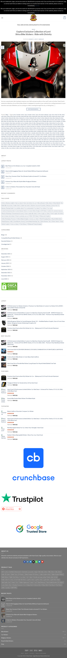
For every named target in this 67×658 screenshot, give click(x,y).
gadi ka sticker (31, 579)
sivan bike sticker (46, 144)
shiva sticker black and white (25, 143)
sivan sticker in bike (56, 146)
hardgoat (41, 39)
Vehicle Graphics (5, 224)
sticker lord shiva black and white (27, 148)
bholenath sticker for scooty (27, 119)
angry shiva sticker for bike (55, 114)
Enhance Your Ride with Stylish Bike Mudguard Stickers (20, 181)
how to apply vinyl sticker (57, 213)
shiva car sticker (21, 141)
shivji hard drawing (26, 144)
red (35, 582)
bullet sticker (17, 205)
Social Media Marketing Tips (32, 221)
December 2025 (5, 253)
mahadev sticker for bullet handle (21, 136)
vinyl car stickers (15, 224)
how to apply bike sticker (31, 213)
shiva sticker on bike (6, 144)
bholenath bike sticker (14, 118)
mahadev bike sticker (42, 129)
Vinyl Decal (51, 585)
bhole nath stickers (56, 116)
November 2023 (5, 275)
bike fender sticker (42, 571)
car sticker (23, 577)
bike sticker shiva (13, 121)
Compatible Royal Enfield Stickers (10, 238)
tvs (24, 585)
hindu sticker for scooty (14, 124)
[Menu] (2, 18)
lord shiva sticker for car (42, 128)
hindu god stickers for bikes (42, 123)
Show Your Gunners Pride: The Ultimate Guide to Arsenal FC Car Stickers (25, 176)
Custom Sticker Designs (34, 210)
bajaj (36, 571)
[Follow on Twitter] (30, 561)
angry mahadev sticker (30, 114)
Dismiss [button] (37, 5)
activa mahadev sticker (18, 114)
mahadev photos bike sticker (38, 133)
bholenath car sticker (24, 118)
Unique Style (30, 585)
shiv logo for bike (15, 139)
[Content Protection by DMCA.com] (9, 286)
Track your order (40, 653)
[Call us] (36, 561)
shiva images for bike (30, 141)
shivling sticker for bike (36, 144)
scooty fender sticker (7, 585)
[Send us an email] (33, 561)
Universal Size (37, 585)
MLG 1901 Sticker (34, 216)
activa (6, 571)
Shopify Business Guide (7, 221)
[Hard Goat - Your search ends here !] (33, 17)
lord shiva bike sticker (37, 124)
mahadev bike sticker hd (53, 129)
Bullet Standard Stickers (57, 574)
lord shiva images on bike (7, 128)
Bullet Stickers (5, 577)
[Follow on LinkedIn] (39, 561)
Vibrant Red (45, 585)
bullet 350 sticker (6, 574)
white (3, 587)
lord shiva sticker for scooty (54, 128)
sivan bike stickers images (14, 146)
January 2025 (5, 263)
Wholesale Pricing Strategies (35, 224)
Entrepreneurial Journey (18, 213)
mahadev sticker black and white (14, 134)
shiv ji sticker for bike (6, 139)
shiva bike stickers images (11, 141)
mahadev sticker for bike (41, 134)
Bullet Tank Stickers (14, 577)
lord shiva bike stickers (47, 124)
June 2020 (4, 279)
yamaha (8, 587)
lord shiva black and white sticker (12, 126)
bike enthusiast (41, 203)
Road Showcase (41, 582)
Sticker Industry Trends (57, 221)
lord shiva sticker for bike (30, 128)
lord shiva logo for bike (18, 128)
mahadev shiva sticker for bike (52, 133)
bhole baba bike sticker (26, 116)
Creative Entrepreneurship (8, 210)
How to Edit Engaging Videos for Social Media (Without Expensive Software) (26, 171)
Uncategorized (5, 244)
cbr (27, 577)
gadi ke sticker (39, 579)
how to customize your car (22, 216)
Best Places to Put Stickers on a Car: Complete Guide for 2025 (22, 166)
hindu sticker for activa (54, 123)
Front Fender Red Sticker (20, 579)
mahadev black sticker (42, 131)
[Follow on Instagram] (27, 561)
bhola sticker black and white (14, 116)
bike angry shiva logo (39, 119)
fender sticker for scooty (7, 579)
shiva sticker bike (14, 143)
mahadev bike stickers (15, 131)
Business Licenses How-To (53, 205)
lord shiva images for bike (58, 126)
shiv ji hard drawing (60, 138)
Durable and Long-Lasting (40, 577)
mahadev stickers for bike (49, 136)
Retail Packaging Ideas (45, 218)
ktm (17, 582)
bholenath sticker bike (50, 118)
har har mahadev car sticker (58, 121)
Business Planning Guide (7, 208)
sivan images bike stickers (26, 146)
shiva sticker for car (47, 143)
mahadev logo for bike (10, 133)
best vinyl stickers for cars (30, 203)
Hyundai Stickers (6, 241)
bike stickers (49, 203)
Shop (2, 644)
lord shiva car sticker (25, 126)
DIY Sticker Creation (46, 210)
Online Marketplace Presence (9, 218)
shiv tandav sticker (54, 139)
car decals (37, 208)
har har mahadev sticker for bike (28, 123)
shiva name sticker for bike (55, 141)
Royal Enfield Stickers (7, 641)
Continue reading (33, 109)
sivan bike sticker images (56, 144)
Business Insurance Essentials (38, 205)
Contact (31, 653)
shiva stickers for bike (16, 144)
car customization (29, 208)
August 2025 (4, 257)
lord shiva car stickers (35, 126)
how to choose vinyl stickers (8, 216)
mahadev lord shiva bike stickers (23, 133)
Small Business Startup (19, 221)
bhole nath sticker (47, 116)
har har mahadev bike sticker (45, 121)
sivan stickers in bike (14, 148)
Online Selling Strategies (22, 218)
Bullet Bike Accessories (7, 205)
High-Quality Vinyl (6, 582)
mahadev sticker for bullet (7, 136)
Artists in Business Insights (8, 203)
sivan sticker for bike (46, 146)
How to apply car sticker (44, 213)
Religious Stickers (6, 638)
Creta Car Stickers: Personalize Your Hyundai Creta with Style (22, 186)
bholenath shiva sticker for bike (37, 118)
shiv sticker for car (45, 139)
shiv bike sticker (32, 138)
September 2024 (6, 269)
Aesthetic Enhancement (15, 571)
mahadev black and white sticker (28, 131)
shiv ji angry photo (51, 138)
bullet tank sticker (25, 205)
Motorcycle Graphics (45, 216)
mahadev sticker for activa (29, 134)
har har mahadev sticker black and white (10, 123)
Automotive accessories (27, 571)
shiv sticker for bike (36, 139)
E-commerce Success (57, 210)
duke (31, 577)
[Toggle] (65, 631)
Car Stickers (4, 634)
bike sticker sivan (22, 121)
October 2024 (5, 266)
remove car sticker (34, 218)
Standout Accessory (17, 585)
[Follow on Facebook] (24, 561)
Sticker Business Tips (46, 221)
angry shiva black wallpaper (42, 114)
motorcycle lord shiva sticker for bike (20, 138)
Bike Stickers (4, 631)
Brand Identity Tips (58, 203)
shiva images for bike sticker (42, 141)
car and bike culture (19, 208)
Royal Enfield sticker (57, 218)
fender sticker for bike (52, 577)
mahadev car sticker (52, 131)
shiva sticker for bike (37, 143)
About (26, 653)
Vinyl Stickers (23, 224)
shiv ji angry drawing (41, 138)
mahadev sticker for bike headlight (56, 134)
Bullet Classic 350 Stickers (17, 574)
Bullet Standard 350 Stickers (32, 574)
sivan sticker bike (37, 146)
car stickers (43, 208)
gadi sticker (47, 579)
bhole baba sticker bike (37, 116)
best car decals (19, 203)
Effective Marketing (6, 213)
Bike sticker (51, 571)
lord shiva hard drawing (46, 126)
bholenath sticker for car (14, 119)
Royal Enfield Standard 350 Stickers (55, 582)
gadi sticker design (55, 579)
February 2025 (5, 260)
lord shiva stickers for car (31, 129)
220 (3, 571)
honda (13, 582)
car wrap (50, 208)
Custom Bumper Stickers (21, 210)
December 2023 (5, 272)
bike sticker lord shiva (49, 119)
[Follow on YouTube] (42, 561)
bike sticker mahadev (60, 119)
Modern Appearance (24, 582)
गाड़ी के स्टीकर (14, 587)
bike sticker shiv (5, 121)
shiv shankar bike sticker (25, 139)
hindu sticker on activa (26, 124)
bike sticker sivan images (32, 121)
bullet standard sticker (45, 574)
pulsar (32, 582)
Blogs (33, 29)
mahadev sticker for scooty (36, 136)
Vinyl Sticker (59, 585)
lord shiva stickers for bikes (18, 129)
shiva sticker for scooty (58, 143)
